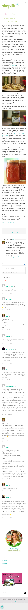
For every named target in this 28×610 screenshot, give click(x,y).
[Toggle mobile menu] (25, 2)
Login (24, 264)
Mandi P (8, 299)
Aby (4, 222)
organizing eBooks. (17, 257)
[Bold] (3, 273)
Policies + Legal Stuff (14, 601)
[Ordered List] (10, 273)
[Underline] (6, 273)
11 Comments (16, 222)
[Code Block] (15, 273)
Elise (7, 369)
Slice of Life (10, 222)
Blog (6, 222)
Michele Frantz (10, 386)
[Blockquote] (13, 273)
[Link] (16, 273)
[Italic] (5, 273)
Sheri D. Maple (10, 349)
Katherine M (9, 286)
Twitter (4, 562)
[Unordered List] (11, 273)
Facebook (4, 560)
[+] (19, 272)
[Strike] (8, 273)
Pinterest (4, 563)
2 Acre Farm (13, 65)
